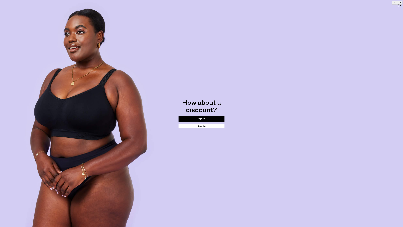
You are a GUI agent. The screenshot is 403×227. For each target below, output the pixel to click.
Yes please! (201, 119)
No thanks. (202, 126)
